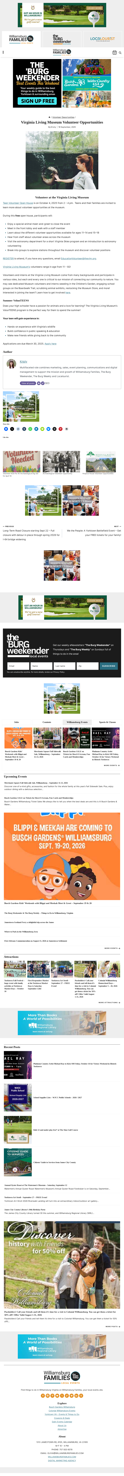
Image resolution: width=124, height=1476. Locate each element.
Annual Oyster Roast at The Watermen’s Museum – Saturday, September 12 (35, 1185)
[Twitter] (62, 1396)
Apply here (50, 343)
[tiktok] (67, 1396)
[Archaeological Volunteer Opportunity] (61, 461)
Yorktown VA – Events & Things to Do (62, 1414)
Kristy (53, 127)
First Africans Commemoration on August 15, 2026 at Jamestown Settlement (35, 941)
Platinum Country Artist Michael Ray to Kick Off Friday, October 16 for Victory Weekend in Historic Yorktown (105, 755)
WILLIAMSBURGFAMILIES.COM (62, 1457)
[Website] (43, 383)
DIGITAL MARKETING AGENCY (62, 1460)
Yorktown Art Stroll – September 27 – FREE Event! (60, 983)
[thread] (81, 1396)
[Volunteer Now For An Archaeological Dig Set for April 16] (21, 461)
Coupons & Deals (62, 1418)
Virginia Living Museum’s (16, 266)
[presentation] (18, 738)
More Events (110, 765)
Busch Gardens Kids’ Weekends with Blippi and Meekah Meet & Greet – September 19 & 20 (16, 755)
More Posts (112, 1326)
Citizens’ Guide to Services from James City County (54, 1162)
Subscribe (108, 666)
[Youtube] (57, 1396)
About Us (62, 1425)
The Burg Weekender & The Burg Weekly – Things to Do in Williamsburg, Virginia (38, 913)
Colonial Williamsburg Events (62, 1410)
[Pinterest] (52, 1396)
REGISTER (8, 258)
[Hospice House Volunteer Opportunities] (101, 461)
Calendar (114, 52)
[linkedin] (76, 1396)
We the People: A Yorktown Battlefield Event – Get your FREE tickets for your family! (94, 531)
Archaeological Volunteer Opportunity (57, 473)
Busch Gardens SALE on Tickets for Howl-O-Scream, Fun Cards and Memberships (76, 754)
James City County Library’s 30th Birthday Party (24, 1210)
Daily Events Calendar (62, 1421)
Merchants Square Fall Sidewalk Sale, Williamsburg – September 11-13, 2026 (47, 754)
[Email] (39, 383)
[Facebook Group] (72, 1396)
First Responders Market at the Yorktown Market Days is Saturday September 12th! (38, 985)
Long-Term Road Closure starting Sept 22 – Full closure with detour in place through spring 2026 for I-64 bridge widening (31, 533)
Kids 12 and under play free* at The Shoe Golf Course (55, 1130)
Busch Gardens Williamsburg (62, 1407)
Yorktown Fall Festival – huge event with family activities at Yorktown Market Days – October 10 (14, 986)
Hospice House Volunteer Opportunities (97, 473)
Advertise (62, 1429)
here (67, 292)
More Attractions (108, 1002)
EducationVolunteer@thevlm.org (78, 258)
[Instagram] (48, 1396)
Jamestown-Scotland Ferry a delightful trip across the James (29, 922)
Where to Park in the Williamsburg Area (21, 932)
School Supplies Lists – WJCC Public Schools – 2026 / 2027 (57, 1097)
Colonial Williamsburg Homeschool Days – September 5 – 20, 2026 (107, 983)
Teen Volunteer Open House (18, 203)
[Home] (49, 117)
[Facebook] (43, 1396)
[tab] (16, 722)
